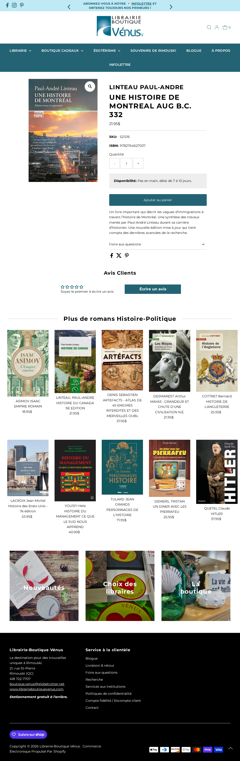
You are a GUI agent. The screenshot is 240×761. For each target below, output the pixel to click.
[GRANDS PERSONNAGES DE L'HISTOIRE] (122, 467)
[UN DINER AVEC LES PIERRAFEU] (169, 468)
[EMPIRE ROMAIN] (28, 363)
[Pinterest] (22, 5)
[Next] (170, 5)
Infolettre (120, 65)
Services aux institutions (105, 686)
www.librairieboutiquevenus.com (37, 689)
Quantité (116, 154)
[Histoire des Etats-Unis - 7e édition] (28, 468)
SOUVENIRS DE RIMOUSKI (153, 50)
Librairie (19, 50)
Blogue (193, 50)
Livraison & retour (100, 665)
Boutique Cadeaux (60, 50)
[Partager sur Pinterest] (127, 257)
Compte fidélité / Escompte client (113, 700)
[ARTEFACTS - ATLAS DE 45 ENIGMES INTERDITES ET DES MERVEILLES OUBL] (122, 360)
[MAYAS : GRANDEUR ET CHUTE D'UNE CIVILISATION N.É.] (169, 361)
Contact (92, 708)
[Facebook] (7, 5)
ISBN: (114, 146)
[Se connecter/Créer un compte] (217, 27)
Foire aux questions (125, 244)
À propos (221, 50)
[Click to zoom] (90, 86)
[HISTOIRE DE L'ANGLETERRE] (217, 361)
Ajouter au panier (158, 200)
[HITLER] (217, 472)
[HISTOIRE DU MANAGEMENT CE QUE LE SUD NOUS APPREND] (75, 471)
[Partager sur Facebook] (112, 257)
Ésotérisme (105, 50)
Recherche (94, 679)
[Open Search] (209, 27)
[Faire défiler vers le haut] (230, 748)
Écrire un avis (152, 289)
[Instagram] (14, 5)
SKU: (113, 137)
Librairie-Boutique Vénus (60, 746)
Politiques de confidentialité (108, 693)
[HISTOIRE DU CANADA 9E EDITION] (75, 361)
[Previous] (69, 5)
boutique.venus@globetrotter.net (37, 684)
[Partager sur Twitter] (119, 257)
